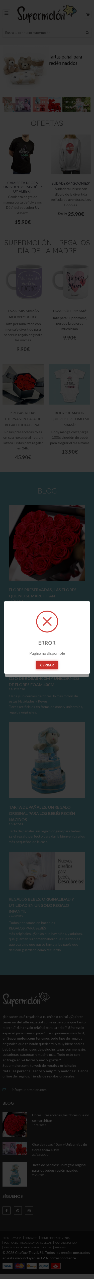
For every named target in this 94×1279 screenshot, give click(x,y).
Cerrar (47, 665)
